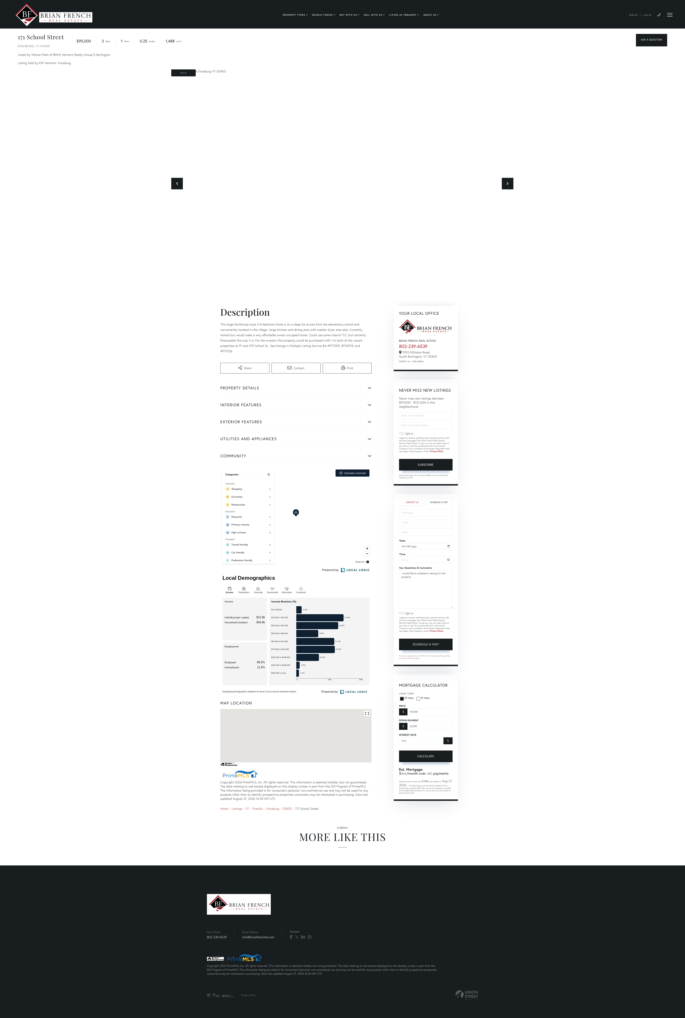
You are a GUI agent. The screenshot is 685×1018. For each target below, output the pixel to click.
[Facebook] (291, 937)
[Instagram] (309, 937)
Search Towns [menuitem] (322, 15)
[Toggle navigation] (670, 15)
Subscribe (426, 464)
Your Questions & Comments (415, 567)
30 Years (409, 697)
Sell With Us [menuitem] (373, 15)
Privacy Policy (436, 451)
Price (402, 706)
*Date (402, 540)
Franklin (257, 809)
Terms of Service (408, 658)
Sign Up (633, 15)
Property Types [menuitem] (294, 15)
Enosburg (272, 809)
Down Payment (408, 720)
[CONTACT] (651, 40)
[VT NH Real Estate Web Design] (467, 995)
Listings (237, 809)
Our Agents (418, 361)
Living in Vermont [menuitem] (403, 15)
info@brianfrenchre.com (258, 937)
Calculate (425, 756)
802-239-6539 (413, 346)
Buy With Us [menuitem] (348, 15)
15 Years (425, 697)
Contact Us (404, 361)
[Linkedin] (303, 937)
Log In (647, 15)
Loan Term (406, 693)
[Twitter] (296, 937)
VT (247, 809)
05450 (287, 809)
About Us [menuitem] (430, 15)
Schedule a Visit (439, 502)
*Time (402, 554)
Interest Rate (407, 734)
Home (224, 809)
